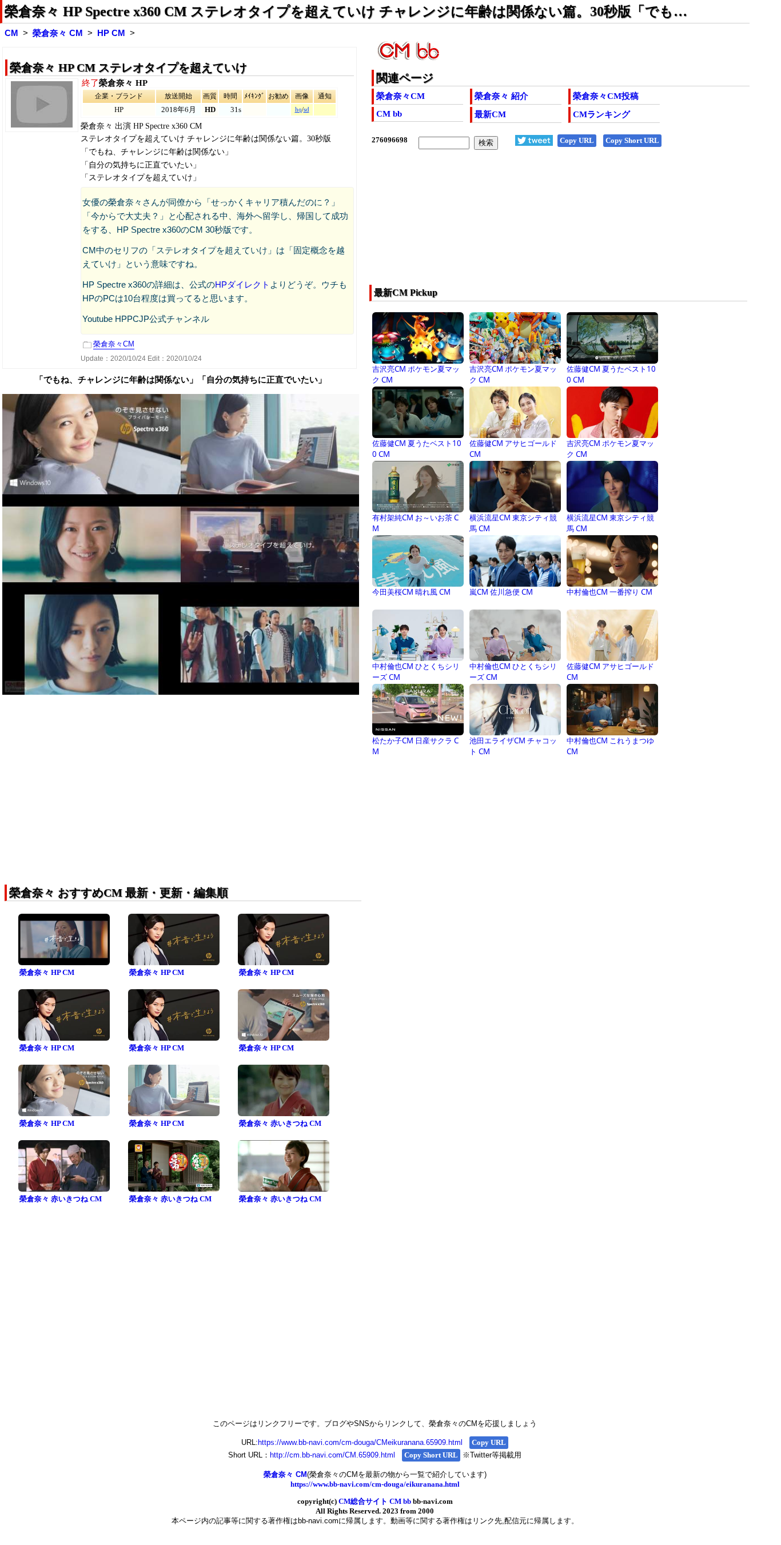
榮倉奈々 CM (58, 33)
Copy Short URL (632, 140)
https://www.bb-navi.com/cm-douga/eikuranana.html (375, 1484)
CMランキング (601, 114)
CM (11, 33)
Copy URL (577, 140)
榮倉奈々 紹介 (501, 96)
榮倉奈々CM (400, 96)
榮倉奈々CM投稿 (606, 96)
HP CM (111, 33)
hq (298, 109)
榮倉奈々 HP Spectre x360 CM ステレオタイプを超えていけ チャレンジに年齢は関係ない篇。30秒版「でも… (346, 11)
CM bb (389, 113)
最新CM (490, 114)
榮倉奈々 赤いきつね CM (280, 1123)
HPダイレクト (242, 284)
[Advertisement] (523, 224)
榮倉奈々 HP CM (46, 972)
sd (306, 109)
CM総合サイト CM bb (374, 1501)
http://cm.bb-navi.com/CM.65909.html (332, 1455)
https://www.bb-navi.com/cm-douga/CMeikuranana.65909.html (360, 1442)
